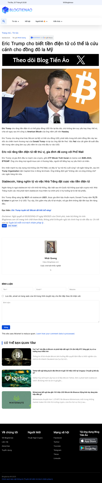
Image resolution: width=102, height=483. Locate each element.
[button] (4, 21)
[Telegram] (33, 230)
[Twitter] (27, 230)
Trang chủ (6, 33)
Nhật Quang (22, 37)
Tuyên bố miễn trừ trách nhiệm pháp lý (26, 222)
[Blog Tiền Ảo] (17, 10)
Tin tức (15, 33)
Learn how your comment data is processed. (55, 333)
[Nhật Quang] (50, 246)
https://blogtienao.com (51, 262)
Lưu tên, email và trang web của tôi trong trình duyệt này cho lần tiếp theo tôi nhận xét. (43, 296)
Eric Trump (12, 226)
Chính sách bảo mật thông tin (13, 479)
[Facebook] (21, 230)
